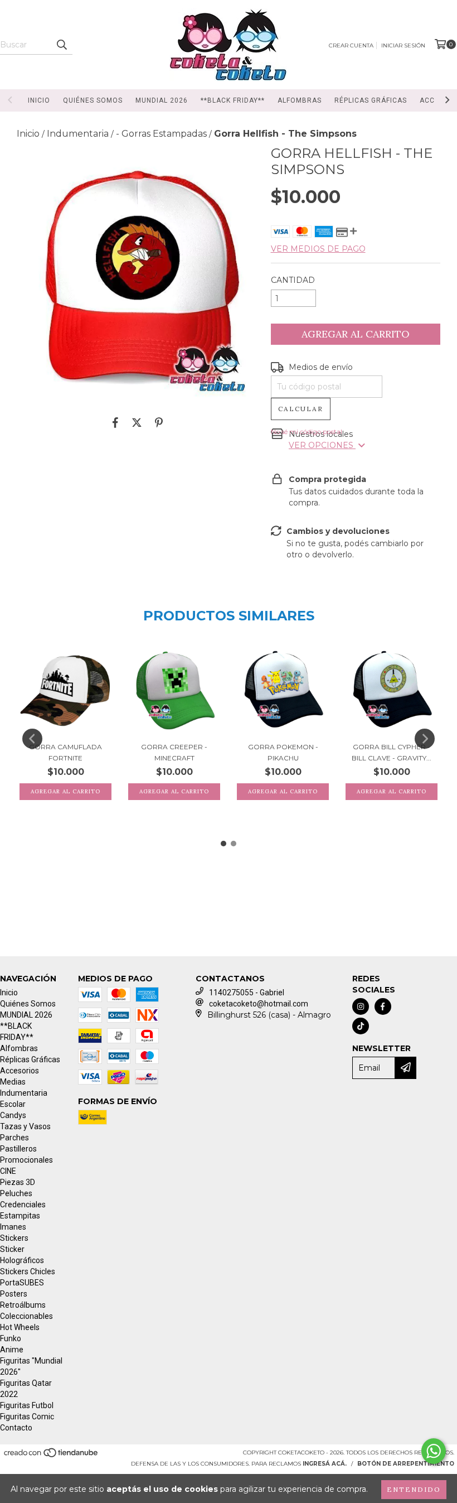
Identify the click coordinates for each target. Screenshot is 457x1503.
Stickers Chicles (27, 1271)
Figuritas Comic (27, 1416)
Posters (13, 1293)
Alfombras (300, 100)
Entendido (414, 1489)
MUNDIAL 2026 (161, 100)
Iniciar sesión (403, 45)
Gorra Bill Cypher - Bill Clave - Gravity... (391, 752)
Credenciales (23, 1204)
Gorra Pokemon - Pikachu (283, 752)
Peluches (16, 1193)
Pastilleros (18, 1148)
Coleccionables (26, 1316)
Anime (11, 1349)
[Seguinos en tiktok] (360, 1026)
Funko (10, 1338)
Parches (14, 1137)
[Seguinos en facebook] (383, 1006)
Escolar (13, 1104)
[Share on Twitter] (137, 422)
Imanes (13, 1226)
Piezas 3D (17, 1182)
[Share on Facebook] (115, 422)
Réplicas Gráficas (370, 100)
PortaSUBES (22, 1282)
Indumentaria (78, 133)
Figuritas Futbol (27, 1405)
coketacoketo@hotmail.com (258, 1003)
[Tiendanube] (51, 1456)
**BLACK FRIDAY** (233, 100)
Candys (13, 1115)
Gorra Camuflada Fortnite (65, 752)
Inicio (39, 100)
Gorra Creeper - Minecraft (174, 752)
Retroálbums (23, 1304)
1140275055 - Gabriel (246, 992)
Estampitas (20, 1215)
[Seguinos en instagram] (360, 1006)
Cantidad (293, 280)
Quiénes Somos (93, 100)
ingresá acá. (325, 1463)
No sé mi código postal (306, 431)
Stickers (14, 1238)
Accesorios (19, 1070)
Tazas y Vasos (25, 1126)
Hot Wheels (20, 1327)
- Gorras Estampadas (161, 133)
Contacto (16, 1427)
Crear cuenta (351, 45)
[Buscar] (61, 45)
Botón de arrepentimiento (405, 1463)
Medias (13, 1081)
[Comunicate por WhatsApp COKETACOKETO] (433, 1451)
